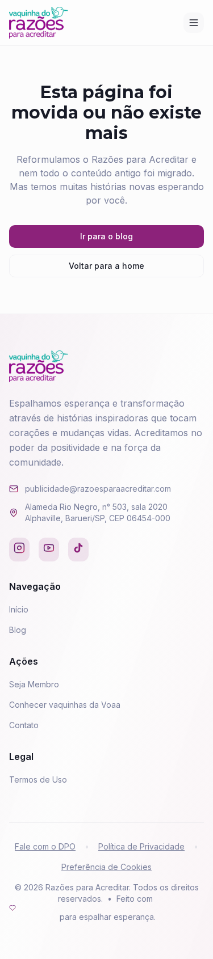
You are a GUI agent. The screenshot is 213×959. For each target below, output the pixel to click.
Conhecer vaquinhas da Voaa (64, 704)
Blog (17, 630)
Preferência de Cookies (106, 867)
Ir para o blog (106, 236)
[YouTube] (49, 549)
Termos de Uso (38, 779)
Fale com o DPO (45, 846)
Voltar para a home (106, 266)
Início (18, 609)
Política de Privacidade (141, 846)
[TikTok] (78, 549)
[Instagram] (19, 549)
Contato (24, 725)
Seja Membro (34, 684)
